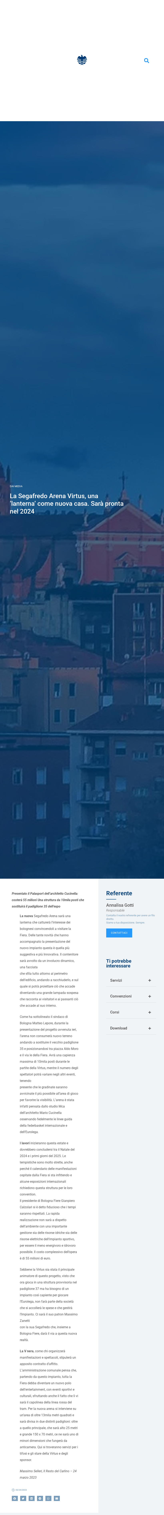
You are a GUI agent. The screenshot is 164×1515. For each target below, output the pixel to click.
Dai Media (16, 486)
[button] (147, 61)
